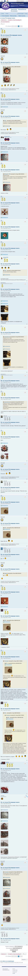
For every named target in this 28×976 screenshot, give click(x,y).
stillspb (7, 762)
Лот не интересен (5, 21)
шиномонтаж (3, 282)
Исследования (14, 10)
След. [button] (21, 26)
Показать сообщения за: (10, 946)
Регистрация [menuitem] (21, 13)
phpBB (14, 973)
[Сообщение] (1, 36)
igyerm (6, 573)
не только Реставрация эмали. (7, 18)
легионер (2, 795)
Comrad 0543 (5, 257)
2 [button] (15, 26)
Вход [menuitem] (26, 13)
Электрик (5, 609)
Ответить (3, 20)
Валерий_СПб (7, 136)
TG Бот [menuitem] (7, 13)
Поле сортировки (9, 948)
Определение (14, 9)
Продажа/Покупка (22, 9)
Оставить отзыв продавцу (14, 20)
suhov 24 (5, 415)
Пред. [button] (12, 26)
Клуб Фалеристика (6, 969)
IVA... (2, 28)
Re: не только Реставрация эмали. (11, 35)
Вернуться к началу (26, 90)
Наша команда (5, 968)
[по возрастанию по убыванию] (14, 950)
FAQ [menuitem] (3, 13)
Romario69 (3, 55)
